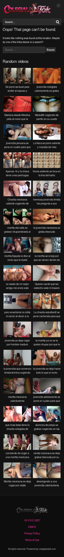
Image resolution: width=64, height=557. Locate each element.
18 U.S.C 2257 (32, 520)
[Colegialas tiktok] (27, 9)
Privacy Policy (32, 533)
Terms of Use (32, 540)
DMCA (32, 527)
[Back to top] (58, 550)
